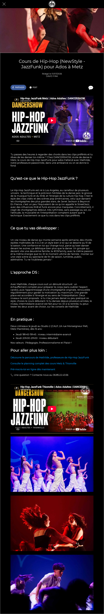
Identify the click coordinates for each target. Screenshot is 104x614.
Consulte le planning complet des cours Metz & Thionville (43, 363)
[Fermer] (4, 4)
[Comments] (90, 88)
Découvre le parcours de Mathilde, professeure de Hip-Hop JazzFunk (50, 357)
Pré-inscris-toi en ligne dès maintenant (33, 369)
